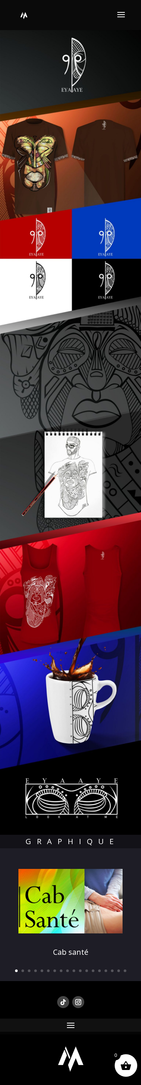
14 (99, 970)
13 (93, 970)
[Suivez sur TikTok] (63, 1002)
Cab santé (70, 952)
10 (74, 970)
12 (86, 970)
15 (106, 970)
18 (125, 970)
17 (118, 970)
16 (112, 970)
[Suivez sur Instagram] (78, 1002)
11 (80, 970)
